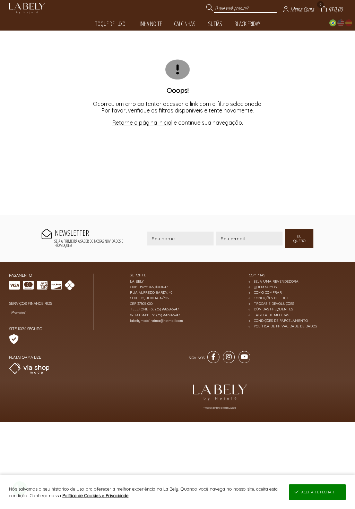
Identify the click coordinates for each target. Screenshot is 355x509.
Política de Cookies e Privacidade (95, 495)
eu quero (299, 238)
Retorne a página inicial (142, 122)
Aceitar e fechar (317, 492)
